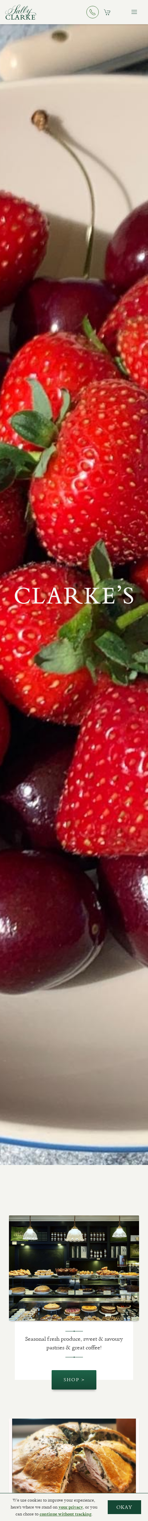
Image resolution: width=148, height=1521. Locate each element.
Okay (124, 1507)
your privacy (71, 1507)
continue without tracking (66, 1514)
